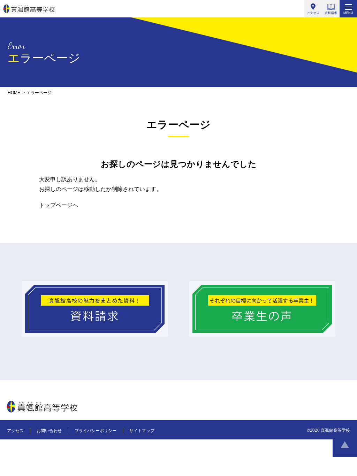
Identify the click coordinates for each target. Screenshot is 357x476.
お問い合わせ (49, 430)
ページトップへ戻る (345, 444)
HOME (14, 92)
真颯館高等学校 (29, 8)
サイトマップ (141, 430)
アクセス (15, 430)
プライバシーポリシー (95, 430)
